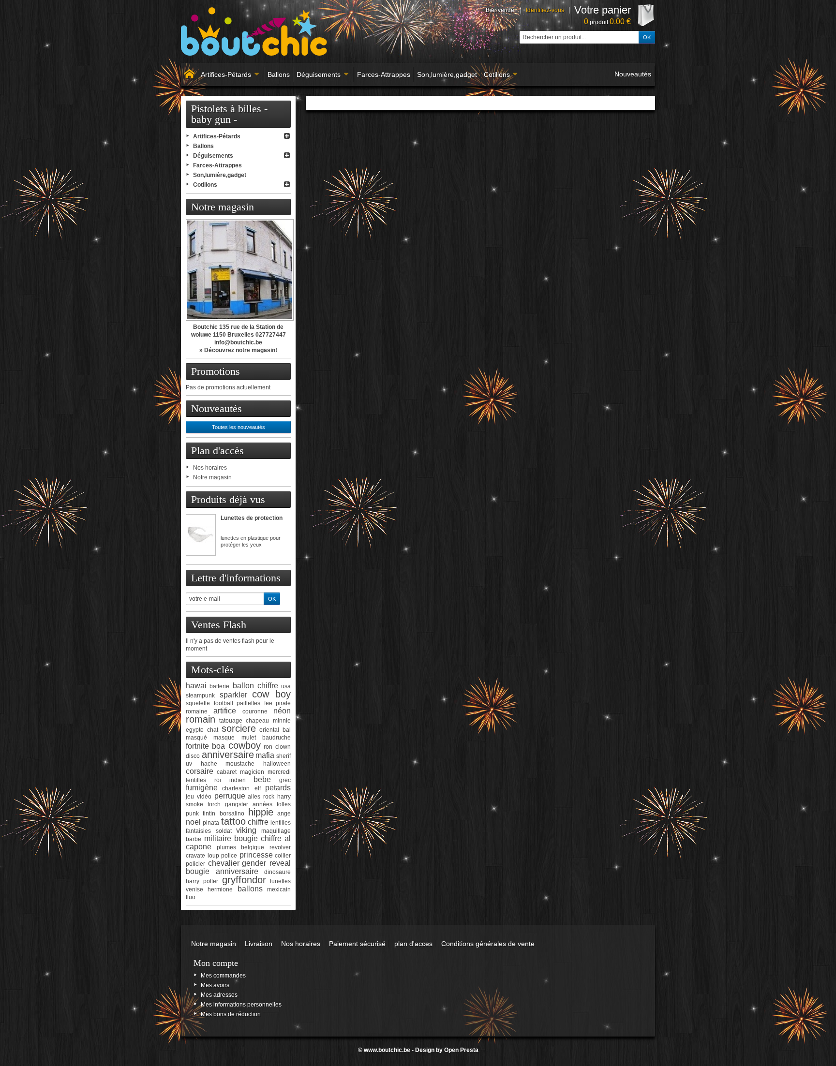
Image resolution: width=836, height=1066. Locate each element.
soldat (224, 831)
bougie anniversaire (222, 871)
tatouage (230, 720)
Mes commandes (223, 975)
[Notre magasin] (238, 270)
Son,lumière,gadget (447, 74)
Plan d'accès (217, 450)
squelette (198, 703)
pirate (283, 703)
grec (285, 780)
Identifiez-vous (545, 10)
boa (218, 746)
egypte (195, 729)
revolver (280, 847)
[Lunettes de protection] (201, 535)
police (229, 855)
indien (237, 780)
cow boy (271, 694)
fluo (190, 897)
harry (284, 796)
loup (213, 855)
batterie (219, 686)
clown (283, 746)
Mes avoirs (215, 985)
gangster (236, 804)
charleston (236, 788)
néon (282, 711)
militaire (217, 838)
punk (192, 813)
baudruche (276, 737)
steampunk (200, 695)
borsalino (232, 813)
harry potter (202, 881)
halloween (277, 763)
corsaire (199, 771)
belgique (252, 847)
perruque (229, 796)
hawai (196, 685)
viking (246, 830)
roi (217, 780)
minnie (282, 720)
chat (212, 729)
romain (200, 719)
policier (195, 863)
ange (284, 813)
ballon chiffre (255, 685)
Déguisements (319, 74)
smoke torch (203, 804)
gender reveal (266, 863)
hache (209, 763)
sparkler (233, 695)
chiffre (258, 822)
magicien (252, 772)
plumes (226, 847)
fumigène (202, 788)
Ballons (279, 74)
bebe (262, 779)
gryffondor (244, 879)
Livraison (258, 944)
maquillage (276, 831)
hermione (220, 889)
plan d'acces (413, 944)
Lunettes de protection (252, 518)
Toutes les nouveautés (238, 427)
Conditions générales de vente (488, 944)
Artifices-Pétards (226, 74)
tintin (209, 813)
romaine (197, 711)
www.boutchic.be (387, 1050)
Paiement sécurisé (357, 944)
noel (193, 822)
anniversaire (228, 754)
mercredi (279, 772)
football (223, 703)
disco (193, 756)
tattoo (233, 821)
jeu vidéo (198, 796)
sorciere (239, 728)
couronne (255, 711)
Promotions (215, 371)
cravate (195, 855)
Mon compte (216, 963)
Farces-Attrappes (383, 74)
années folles (272, 804)
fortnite (197, 746)
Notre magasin (222, 207)
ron (268, 746)
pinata (211, 822)
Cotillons (497, 74)
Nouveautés (632, 74)
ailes (254, 796)
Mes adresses (219, 995)
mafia (264, 755)
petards (278, 788)
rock (268, 796)
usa (286, 686)
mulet (248, 737)
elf (257, 788)
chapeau (257, 720)
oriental (269, 729)
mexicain (279, 889)
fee (268, 703)
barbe (193, 839)
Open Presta (461, 1050)
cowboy (244, 745)
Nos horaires (210, 467)
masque (224, 737)
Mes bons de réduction (231, 1014)
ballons (250, 889)
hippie (260, 812)
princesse (256, 855)
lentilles (196, 780)
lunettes (280, 881)
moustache (239, 763)
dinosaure (277, 872)
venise (194, 889)
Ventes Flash (218, 625)
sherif (283, 756)
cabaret (227, 772)
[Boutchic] (254, 31)
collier (283, 855)
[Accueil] (189, 74)
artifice (224, 711)
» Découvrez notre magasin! (238, 350)
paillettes (248, 703)
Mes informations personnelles (241, 1004)
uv (189, 763)
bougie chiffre (258, 838)
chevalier (223, 863)
